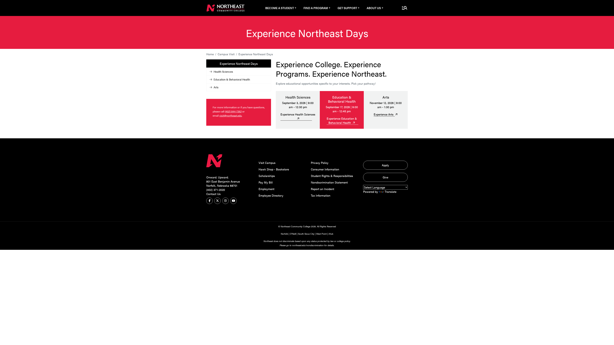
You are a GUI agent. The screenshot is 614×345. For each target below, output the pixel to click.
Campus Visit (226, 54)
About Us (374, 8)
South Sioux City (306, 233)
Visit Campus (267, 163)
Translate (390, 192)
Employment (266, 189)
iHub (331, 233)
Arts (216, 87)
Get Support (347, 8)
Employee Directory (271, 195)
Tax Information (320, 195)
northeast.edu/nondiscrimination (308, 245)
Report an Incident (322, 189)
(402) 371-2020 (215, 190)
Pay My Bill (266, 182)
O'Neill (293, 233)
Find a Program (315, 8)
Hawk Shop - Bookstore (274, 169)
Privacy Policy (319, 163)
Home (210, 54)
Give (385, 177)
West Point (321, 233)
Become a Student (279, 8)
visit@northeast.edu (230, 115)
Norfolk (284, 233)
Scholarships (267, 176)
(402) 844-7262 (233, 111)
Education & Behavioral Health (232, 79)
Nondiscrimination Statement (329, 182)
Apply (385, 165)
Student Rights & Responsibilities (332, 176)
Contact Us (213, 194)
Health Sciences (223, 71)
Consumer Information (325, 169)
